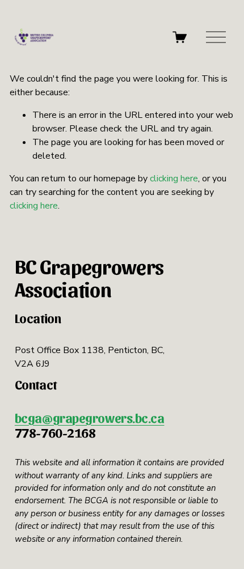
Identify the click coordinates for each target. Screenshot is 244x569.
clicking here (174, 178)
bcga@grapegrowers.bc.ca (90, 417)
